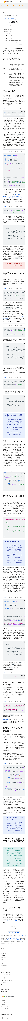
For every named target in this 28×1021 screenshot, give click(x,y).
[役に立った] (17, 15)
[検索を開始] (17, 1)
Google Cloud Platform (6, 1006)
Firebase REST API (15, 855)
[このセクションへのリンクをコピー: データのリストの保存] (4, 498)
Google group (4, 984)
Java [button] (5, 108)
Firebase (4, 11)
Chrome (3, 1002)
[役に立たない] (19, 15)
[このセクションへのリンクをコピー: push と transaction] (20, 541)
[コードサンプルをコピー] (24, 111)
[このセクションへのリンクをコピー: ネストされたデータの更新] (9, 417)
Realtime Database (19, 6)
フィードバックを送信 (9, 18)
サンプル (3, 955)
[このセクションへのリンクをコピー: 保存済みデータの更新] (4, 276)
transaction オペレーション (13, 738)
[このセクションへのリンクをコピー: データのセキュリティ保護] (8, 911)
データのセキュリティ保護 (13, 921)
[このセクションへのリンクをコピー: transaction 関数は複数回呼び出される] (16, 819)
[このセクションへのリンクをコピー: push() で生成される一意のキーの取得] (13, 685)
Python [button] (16, 108)
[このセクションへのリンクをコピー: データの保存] (17, 91)
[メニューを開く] (2, 1)
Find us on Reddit (4, 968)
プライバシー (9, 1014)
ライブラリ (3, 957)
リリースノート (4, 987)
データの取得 (6, 719)
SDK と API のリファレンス (6, 953)
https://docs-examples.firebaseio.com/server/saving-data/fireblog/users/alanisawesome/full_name (14, 196)
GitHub (2, 959)
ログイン (24, 1)
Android (3, 1000)
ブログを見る (4, 965)
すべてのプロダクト (5, 1009)
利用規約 (3, 1014)
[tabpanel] (14, 113)
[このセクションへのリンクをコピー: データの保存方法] (21, 59)
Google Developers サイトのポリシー (14, 939)
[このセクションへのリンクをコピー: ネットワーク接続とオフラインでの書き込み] (4, 844)
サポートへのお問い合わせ (7, 980)
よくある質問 (4, 991)
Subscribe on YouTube (5, 972)
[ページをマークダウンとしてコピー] (8, 25)
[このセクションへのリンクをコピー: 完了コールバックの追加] (23, 441)
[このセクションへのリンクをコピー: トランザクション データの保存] (12, 731)
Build (5, 12)
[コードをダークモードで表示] (22, 111)
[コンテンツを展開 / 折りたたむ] (12, 30)
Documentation (6, 6)
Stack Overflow (4, 982)
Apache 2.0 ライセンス (12, 938)
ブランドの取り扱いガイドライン (8, 989)
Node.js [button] (10, 108)
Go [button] (21, 108)
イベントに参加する (5, 974)
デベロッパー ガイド (5, 951)
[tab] (5, 108)
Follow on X (3, 970)
